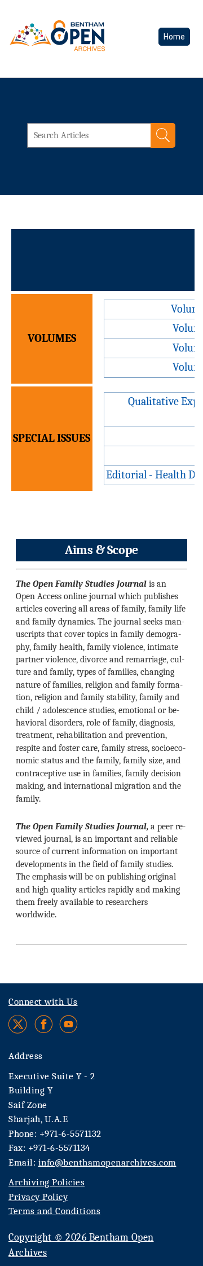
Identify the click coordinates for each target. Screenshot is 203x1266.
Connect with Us (43, 1001)
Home (174, 36)
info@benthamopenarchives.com (107, 1162)
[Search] (163, 135)
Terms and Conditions (54, 1211)
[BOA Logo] (77, 42)
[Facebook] (44, 1024)
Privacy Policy (38, 1197)
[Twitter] (18, 1024)
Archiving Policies (46, 1182)
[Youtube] (68, 1024)
